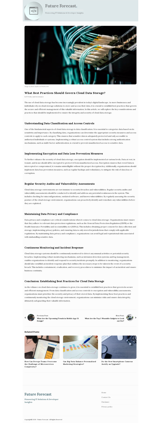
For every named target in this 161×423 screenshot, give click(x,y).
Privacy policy (106, 407)
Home (103, 392)
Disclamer (105, 402)
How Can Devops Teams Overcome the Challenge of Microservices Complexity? (41, 364)
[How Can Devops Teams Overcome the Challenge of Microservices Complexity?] (42, 347)
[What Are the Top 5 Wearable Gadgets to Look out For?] (130, 317)
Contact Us (105, 397)
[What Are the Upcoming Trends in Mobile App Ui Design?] (31, 317)
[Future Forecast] (34, 10)
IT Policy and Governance (35, 97)
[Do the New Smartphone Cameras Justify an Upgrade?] (118, 347)
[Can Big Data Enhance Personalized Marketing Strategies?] (80, 347)
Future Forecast (60, 5)
